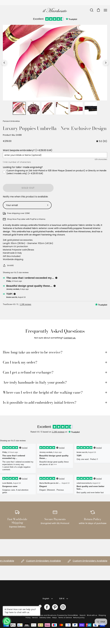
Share (10, 265)
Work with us (92, 615)
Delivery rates (45, 618)
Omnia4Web (72, 615)
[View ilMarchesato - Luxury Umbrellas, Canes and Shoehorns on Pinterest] (55, 607)
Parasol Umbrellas (11, 121)
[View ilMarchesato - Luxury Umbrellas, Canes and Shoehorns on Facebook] (47, 607)
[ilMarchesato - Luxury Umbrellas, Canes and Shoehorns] (55, 10)
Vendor (35, 618)
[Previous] (4, 63)
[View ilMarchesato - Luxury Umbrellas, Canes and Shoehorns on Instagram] (63, 607)
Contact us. (70, 337)
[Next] (106, 63)
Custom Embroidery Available (37, 561)
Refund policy (79, 618)
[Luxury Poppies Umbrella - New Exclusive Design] (19, 108)
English (46, 598)
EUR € (61, 598)
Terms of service (65, 618)
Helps (54, 618)
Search (83, 615)
